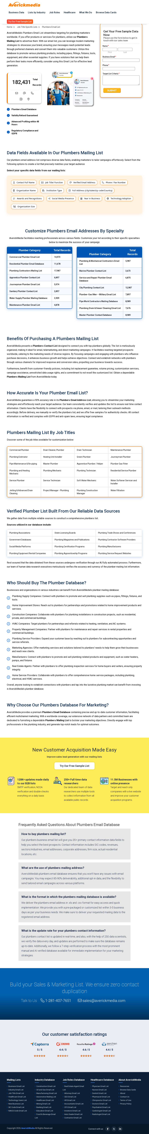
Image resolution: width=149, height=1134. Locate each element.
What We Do (85, 12)
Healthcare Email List (17, 1097)
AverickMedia (28, 1128)
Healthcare (69, 12)
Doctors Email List (99, 1104)
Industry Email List (15, 1090)
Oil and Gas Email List (45, 1090)
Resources (124, 1086)
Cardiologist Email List (101, 1111)
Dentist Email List (99, 1093)
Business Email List (16, 1086)
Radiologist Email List (101, 1114)
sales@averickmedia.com (104, 1000)
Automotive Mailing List (46, 1097)
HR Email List (69, 1100)
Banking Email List (43, 1107)
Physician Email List (100, 1086)
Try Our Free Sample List (74, 765)
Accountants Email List (74, 1104)
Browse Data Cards (106, 12)
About (122, 1093)
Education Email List (44, 1111)
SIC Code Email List (16, 1107)
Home (9, 27)
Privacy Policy (125, 1104)
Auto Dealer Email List (73, 1114)
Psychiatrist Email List (101, 1107)
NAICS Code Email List (17, 1111)
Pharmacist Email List (101, 1097)
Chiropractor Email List (101, 1100)
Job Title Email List (16, 1093)
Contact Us (124, 1097)
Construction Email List (46, 1086)
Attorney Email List (72, 1093)
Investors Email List (72, 1111)
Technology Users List (17, 1100)
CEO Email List (70, 1097)
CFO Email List (70, 1107)
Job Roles (54, 12)
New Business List (16, 1104)
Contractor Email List (73, 1118)
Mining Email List (43, 1104)
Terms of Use (125, 1100)
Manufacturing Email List (46, 1093)
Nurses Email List (99, 1090)
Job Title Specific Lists (27, 27)
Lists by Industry (36, 12)
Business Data (16, 12)
